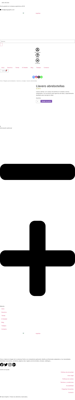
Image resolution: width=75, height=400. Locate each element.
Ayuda (37, 57)
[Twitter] (6, 364)
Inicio (2, 67)
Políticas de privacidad (67, 372)
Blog (32, 67)
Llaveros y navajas (21, 81)
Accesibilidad (70, 385)
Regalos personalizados (10, 81)
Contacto (46, 67)
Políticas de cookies (68, 379)
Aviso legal (71, 375)
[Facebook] (33, 77)
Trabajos (38, 67)
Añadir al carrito (46, 101)
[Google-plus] (14, 364)
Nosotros (9, 67)
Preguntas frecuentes (68, 389)
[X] (39, 77)
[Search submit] (1, 44)
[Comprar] (37, 60)
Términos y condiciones (67, 382)
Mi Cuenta (37, 52)
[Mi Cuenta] (37, 49)
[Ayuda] (37, 55)
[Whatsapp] (41, 77)
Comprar (37, 63)
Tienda (17, 67)
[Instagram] (36, 77)
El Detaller (25, 67)
